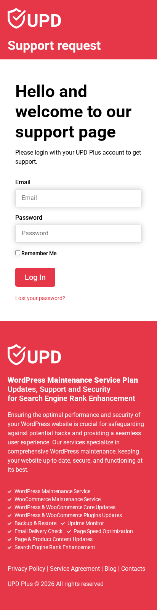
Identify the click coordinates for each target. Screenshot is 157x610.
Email (22, 182)
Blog (110, 568)
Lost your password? (40, 298)
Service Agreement (75, 568)
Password (28, 218)
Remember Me (38, 253)
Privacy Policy (26, 568)
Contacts (133, 568)
